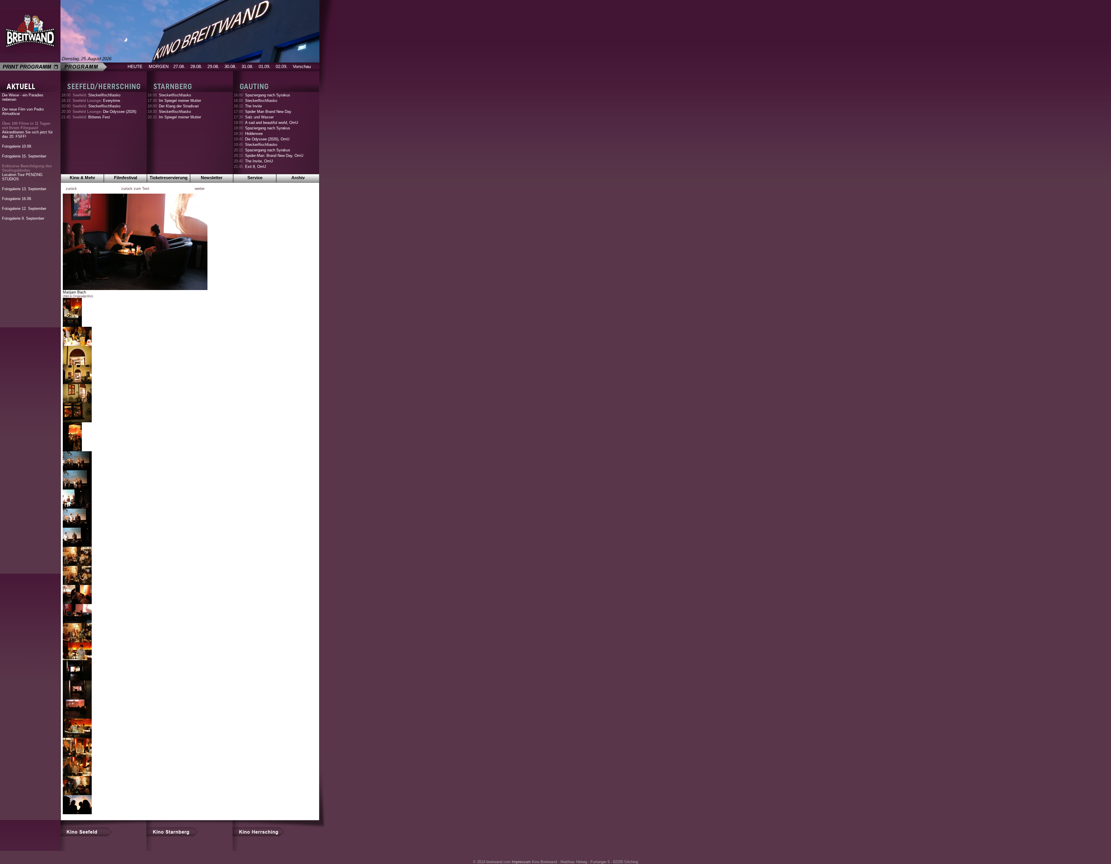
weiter (200, 188)
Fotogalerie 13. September (24, 189)
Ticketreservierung (168, 177)
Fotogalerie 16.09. (17, 199)
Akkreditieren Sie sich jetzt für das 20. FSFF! (27, 130)
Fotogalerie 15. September (24, 156)
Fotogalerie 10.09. (17, 146)
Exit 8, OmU (255, 166)
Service (254, 177)
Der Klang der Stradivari (179, 106)
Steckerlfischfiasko (96, 95)
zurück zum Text (135, 188)
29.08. (213, 66)
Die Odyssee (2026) (104, 111)
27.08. (179, 66)
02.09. (281, 66)
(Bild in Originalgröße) (78, 296)
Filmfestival (125, 177)
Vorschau (302, 66)
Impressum (521, 862)
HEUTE (135, 66)
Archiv (298, 177)
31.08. (247, 66)
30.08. (230, 66)
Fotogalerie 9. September (23, 218)
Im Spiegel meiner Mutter (180, 100)
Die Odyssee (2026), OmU (267, 139)
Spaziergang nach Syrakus (267, 95)
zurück (71, 188)
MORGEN (159, 66)
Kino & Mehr (82, 177)
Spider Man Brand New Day (268, 111)
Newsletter (211, 177)
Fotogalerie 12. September (24, 208)
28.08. (196, 66)
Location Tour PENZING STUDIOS (27, 172)
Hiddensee (254, 133)
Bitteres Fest (91, 117)
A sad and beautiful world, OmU (271, 122)
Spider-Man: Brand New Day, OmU (274, 155)
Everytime (96, 100)
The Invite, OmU (259, 161)
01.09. (264, 66)
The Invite (253, 106)
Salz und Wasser (259, 117)
